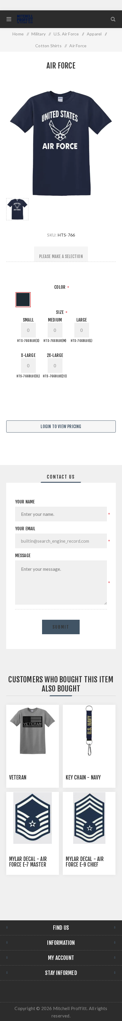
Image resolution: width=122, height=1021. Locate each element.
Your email (25, 528)
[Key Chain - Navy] (89, 731)
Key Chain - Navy (83, 777)
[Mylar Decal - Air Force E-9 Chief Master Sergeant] (89, 818)
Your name (25, 502)
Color (60, 287)
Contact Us (61, 477)
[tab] (61, 477)
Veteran (17, 777)
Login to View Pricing (61, 426)
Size (60, 312)
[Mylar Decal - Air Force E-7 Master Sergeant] (32, 818)
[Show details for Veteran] (32, 731)
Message (22, 555)
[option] (17, 209)
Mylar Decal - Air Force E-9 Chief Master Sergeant (84, 864)
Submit (60, 627)
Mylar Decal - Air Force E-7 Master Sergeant (28, 864)
